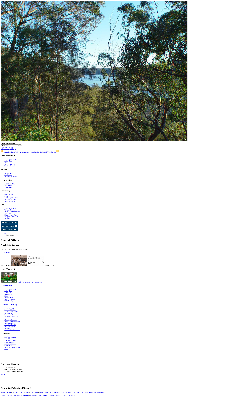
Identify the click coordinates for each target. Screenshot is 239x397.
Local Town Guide (10, 164)
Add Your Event (11, 395)
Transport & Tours (9, 201)
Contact (3, 395)
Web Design (8, 185)
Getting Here (8, 161)
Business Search (9, 308)
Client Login (8, 187)
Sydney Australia (90, 392)
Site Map (51, 395)
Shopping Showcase (10, 176)
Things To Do (15, 152)
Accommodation (24, 152)
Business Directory (10, 208)
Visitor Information (10, 159)
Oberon (46, 392)
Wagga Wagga (101, 392)
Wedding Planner (9, 210)
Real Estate (7, 213)
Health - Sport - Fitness (11, 198)
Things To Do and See (11, 216)
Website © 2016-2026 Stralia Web (65, 395)
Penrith (63, 392)
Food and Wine (9, 313)
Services (53, 152)
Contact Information (10, 344)
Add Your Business (10, 337)
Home (6, 234)
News (6, 196)
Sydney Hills (80, 392)
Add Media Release (10, 340)
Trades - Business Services (12, 211)
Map (5, 162)
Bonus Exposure (9, 342)
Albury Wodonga (6, 392)
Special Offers (8, 173)
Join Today (4, 374)
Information (7, 286)
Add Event (7, 339)
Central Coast (34, 392)
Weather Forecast (9, 166)
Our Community (9, 194)
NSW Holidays (9, 301)
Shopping (39, 152)
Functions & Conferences (12, 315)
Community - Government (12, 330)
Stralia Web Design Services (12, 347)
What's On (33, 152)
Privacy (45, 395)
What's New (8, 175)
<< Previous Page (6, 252)
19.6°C (8, 148)
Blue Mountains (24, 392)
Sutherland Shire (71, 392)
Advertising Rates (9, 184)
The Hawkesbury (54, 392)
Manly (41, 392)
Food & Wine (46, 152)
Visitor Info (7, 152)
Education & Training (10, 199)
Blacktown (15, 392)
